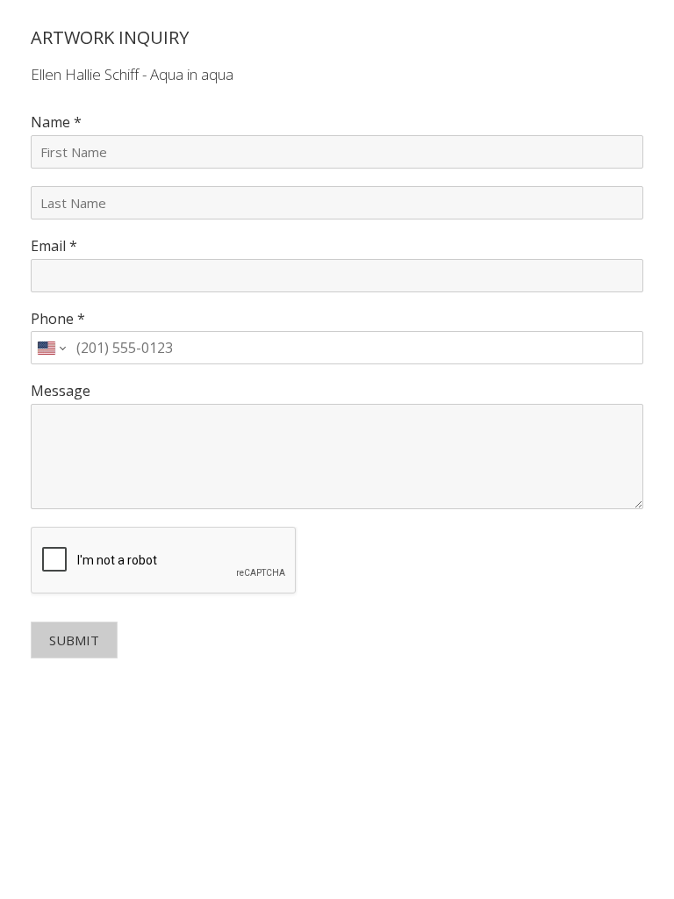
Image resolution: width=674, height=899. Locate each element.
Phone (58, 319)
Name (56, 122)
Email (54, 246)
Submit (74, 640)
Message (60, 391)
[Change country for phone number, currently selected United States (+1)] (50, 347)
